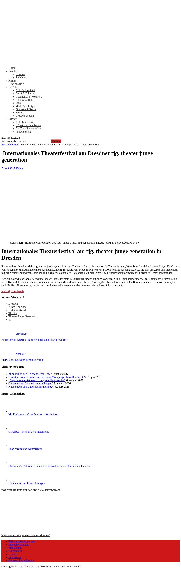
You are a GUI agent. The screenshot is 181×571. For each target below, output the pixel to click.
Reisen (19, 112)
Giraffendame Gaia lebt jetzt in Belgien (30, 383)
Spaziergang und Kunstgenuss (25, 448)
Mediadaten (15, 547)
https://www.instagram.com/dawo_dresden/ (25, 535)
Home (11, 67)
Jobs (18, 102)
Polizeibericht (23, 131)
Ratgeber (13, 86)
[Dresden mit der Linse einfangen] (21, 479)
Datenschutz (15, 550)
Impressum (14, 557)
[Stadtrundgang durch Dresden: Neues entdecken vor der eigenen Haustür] (21, 462)
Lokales (12, 71)
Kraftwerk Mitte (17, 306)
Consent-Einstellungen (21, 560)
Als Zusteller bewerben (29, 128)
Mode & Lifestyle (25, 106)
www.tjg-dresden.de (12, 291)
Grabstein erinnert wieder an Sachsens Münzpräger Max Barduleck (45, 377)
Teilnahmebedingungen (21, 541)
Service (12, 118)
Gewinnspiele (16, 83)
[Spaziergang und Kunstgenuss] (21, 445)
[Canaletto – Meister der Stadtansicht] (21, 428)
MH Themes (74, 566)
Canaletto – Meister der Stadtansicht (28, 431)
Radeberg (21, 77)
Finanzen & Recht (26, 109)
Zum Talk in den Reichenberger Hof (28, 373)
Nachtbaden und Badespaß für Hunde (29, 386)
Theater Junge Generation (22, 316)
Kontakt (12, 554)
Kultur (12, 80)
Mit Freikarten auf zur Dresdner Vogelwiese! (33, 414)
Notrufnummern (25, 122)
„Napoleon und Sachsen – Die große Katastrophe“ (36, 380)
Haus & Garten (24, 99)
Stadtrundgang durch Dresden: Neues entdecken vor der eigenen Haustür (49, 465)
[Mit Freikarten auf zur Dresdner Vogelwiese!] (21, 411)
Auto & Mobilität (25, 90)
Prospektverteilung (18, 544)
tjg (9, 319)
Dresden (20, 74)
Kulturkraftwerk (17, 310)
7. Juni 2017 (8, 168)
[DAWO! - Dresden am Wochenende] (90, 61)
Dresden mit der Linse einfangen (26, 483)
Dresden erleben (25, 115)
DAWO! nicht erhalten (28, 125)
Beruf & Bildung (25, 93)
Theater (12, 313)
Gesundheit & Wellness (29, 96)
